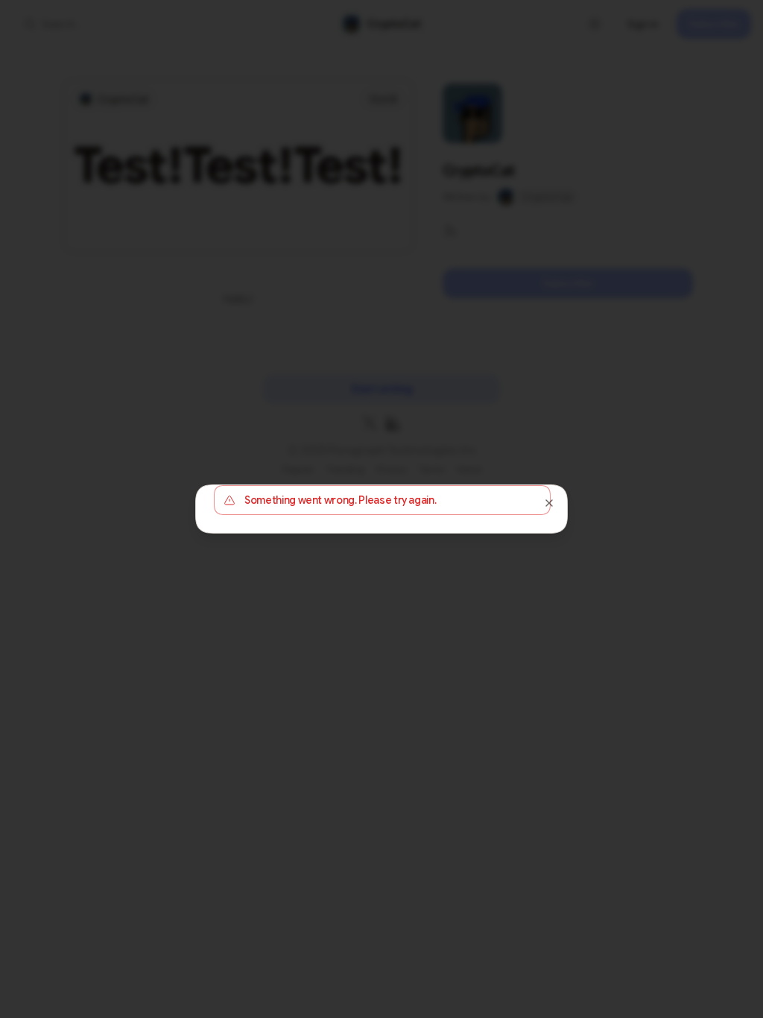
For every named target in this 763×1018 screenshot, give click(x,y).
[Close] (549, 503)
